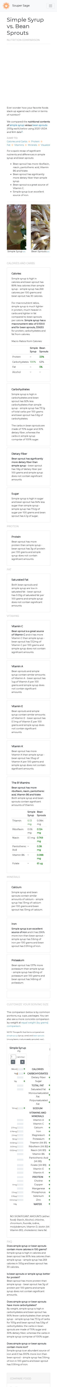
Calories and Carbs (17, 141)
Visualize (45, 145)
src (24, 252)
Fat (8, 145)
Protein (35, 141)
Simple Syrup (14, 251)
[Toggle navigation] (51, 6)
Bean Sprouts (39, 251)
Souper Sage (21, 5)
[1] (22, 132)
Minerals (32, 145)
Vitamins (19, 145)
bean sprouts (39, 125)
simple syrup (17, 125)
